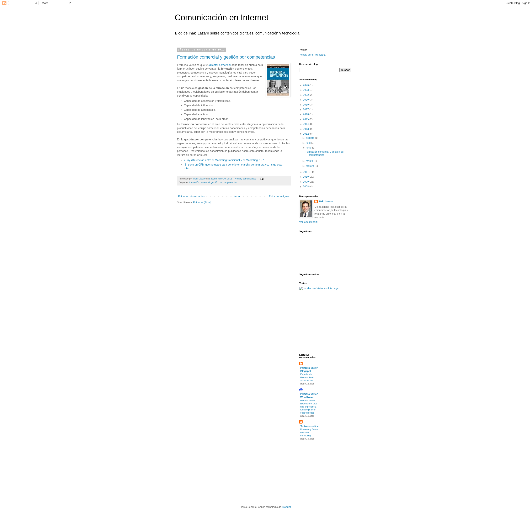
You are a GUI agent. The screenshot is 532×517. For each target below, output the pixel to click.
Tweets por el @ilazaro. (312, 54)
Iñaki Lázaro (326, 201)
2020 (306, 99)
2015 (306, 119)
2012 (306, 133)
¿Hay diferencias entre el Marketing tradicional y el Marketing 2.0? (224, 160)
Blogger (286, 507)
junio (309, 147)
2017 (306, 109)
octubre (310, 137)
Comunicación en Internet (221, 17)
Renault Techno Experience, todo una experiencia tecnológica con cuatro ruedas (308, 406)
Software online (309, 426)
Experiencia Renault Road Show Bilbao (307, 377)
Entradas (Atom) (202, 202)
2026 (306, 85)
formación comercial (199, 182)
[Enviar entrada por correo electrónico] (261, 178)
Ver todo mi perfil (308, 222)
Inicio (237, 196)
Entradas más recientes (191, 196)
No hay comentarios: (245, 178)
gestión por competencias (224, 182)
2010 (306, 176)
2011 (306, 172)
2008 (306, 186)
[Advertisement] (311, 321)
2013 (306, 129)
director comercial (220, 64)
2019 (306, 104)
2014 (306, 124)
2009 (306, 181)
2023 (306, 89)
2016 (306, 114)
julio (308, 142)
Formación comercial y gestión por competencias (226, 57)
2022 (306, 94)
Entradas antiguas (279, 196)
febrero (310, 166)
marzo (310, 161)
